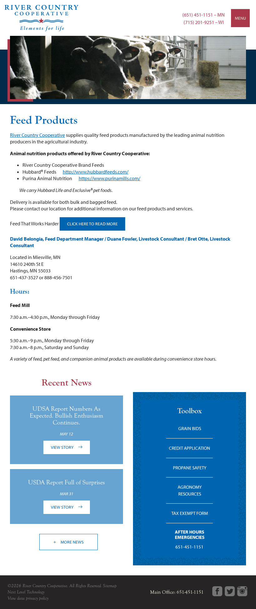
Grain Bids (189, 428)
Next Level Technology (25, 592)
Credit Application (189, 448)
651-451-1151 (189, 547)
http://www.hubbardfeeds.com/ (95, 172)
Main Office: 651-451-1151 (177, 592)
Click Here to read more (92, 224)
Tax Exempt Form (189, 513)
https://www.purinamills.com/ (109, 178)
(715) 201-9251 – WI (204, 22)
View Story (63, 447)
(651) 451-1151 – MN (203, 15)
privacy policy (37, 598)
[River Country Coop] (128, 18)
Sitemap (110, 585)
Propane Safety (189, 468)
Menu (240, 18)
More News (72, 542)
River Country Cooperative (37, 135)
